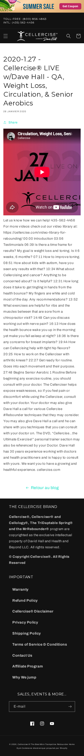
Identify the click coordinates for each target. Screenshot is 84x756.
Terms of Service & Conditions (39, 644)
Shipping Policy (26, 633)
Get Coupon (70, 6)
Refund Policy (25, 600)
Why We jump (24, 677)
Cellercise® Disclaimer (32, 611)
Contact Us (22, 655)
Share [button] (13, 122)
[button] (6, 36)
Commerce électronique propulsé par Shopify (44, 748)
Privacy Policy (25, 622)
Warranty (20, 589)
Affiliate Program (27, 666)
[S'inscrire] (70, 706)
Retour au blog (45, 487)
